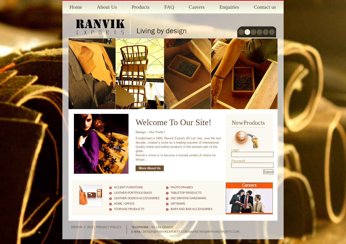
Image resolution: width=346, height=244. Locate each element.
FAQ (169, 7)
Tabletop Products (186, 192)
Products (141, 7)
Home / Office (124, 203)
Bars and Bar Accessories (192, 209)
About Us (107, 7)
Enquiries (229, 7)
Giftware (178, 203)
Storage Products (129, 209)
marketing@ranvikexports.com (213, 231)
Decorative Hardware (188, 198)
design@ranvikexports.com (165, 231)
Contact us (265, 7)
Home (75, 7)
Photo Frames (182, 187)
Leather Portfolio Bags (133, 192)
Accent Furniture (128, 187)
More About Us (150, 168)
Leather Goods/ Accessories (137, 198)
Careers (197, 7)
